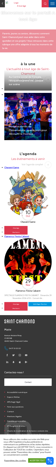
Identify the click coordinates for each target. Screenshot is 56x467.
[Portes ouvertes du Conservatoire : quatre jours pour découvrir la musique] (28, 116)
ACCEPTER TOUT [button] (37, 460)
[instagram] (20, 355)
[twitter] (13, 355)
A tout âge (21, 6)
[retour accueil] (2, 3)
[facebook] (7, 355)
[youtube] (26, 355)
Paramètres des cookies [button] (15, 460)
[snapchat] (13, 362)
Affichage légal (13, 402)
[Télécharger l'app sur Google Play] (26, 362)
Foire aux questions (15, 407)
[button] (45, 3)
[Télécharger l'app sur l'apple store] (20, 362)
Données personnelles (16, 421)
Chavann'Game (28, 222)
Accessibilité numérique (17, 392)
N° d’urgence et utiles (16, 426)
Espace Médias (13, 397)
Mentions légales (14, 416)
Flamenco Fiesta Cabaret (28, 290)
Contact (10, 411)
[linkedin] (7, 362)
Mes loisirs (16, 232)
